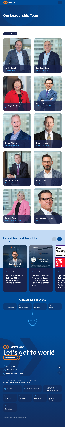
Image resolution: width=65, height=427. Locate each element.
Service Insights (23, 307)
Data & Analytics (9, 398)
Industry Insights (9, 307)
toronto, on (10, 366)
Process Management (33, 388)
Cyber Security (38, 398)
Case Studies (38, 307)
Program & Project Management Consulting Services (52, 388)
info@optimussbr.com (14, 374)
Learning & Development (8, 408)
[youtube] (59, 372)
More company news (9, 241)
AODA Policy (6, 419)
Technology (22, 398)
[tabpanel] (15, 268)
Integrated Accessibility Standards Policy (19, 419)
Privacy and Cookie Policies (37, 419)
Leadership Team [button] (9, 34)
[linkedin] (59, 367)
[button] (60, 2)
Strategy (9, 388)
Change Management (53, 399)
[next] (59, 239)
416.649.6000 (11, 370)
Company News (53, 307)
